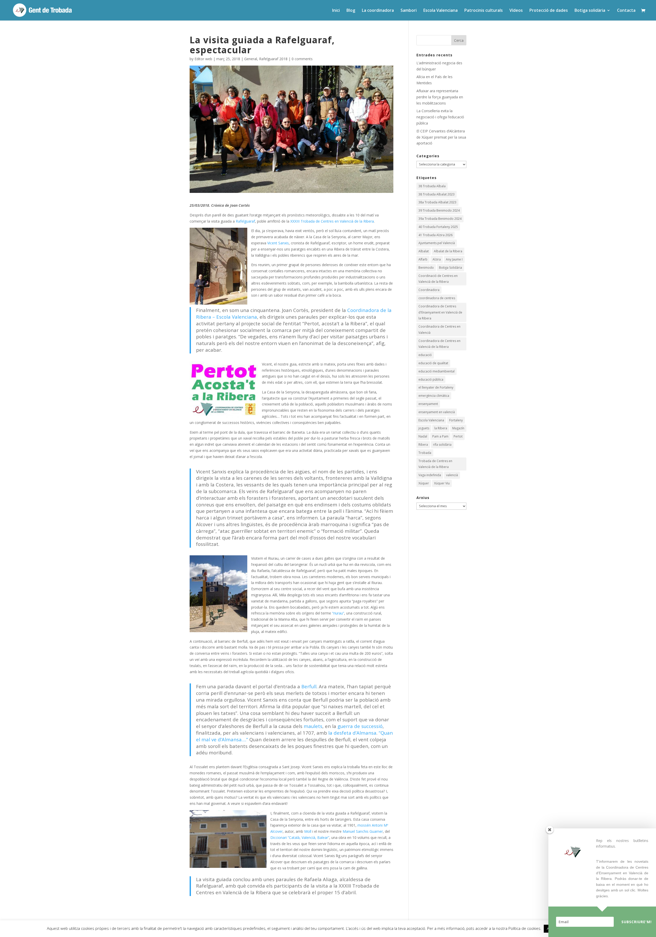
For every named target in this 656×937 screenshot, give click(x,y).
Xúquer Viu (442, 483)
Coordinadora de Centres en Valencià (439, 329)
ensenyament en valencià (436, 412)
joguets (423, 428)
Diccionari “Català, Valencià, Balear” (299, 837)
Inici (336, 10)
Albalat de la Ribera (448, 251)
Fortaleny (456, 420)
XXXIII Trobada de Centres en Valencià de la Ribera (332, 221)
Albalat (423, 251)
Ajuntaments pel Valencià (436, 243)
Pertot (458, 436)
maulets (313, 726)
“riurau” (338, 613)
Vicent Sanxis (278, 243)
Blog (350, 10)
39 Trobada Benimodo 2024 (439, 210)
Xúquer (423, 483)
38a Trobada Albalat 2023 (437, 202)
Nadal (422, 436)
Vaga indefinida (429, 475)
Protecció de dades (548, 10)
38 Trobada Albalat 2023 (436, 194)
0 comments (302, 58)
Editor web (203, 58)
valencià (452, 475)
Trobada (424, 453)
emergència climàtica (433, 395)
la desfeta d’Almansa (352, 733)
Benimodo (426, 267)
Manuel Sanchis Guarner (363, 831)
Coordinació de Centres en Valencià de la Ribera (438, 279)
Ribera (423, 444)
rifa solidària (442, 444)
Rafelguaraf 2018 (273, 58)
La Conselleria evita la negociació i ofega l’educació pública (440, 117)
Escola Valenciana (440, 10)
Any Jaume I (454, 259)
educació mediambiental (436, 371)
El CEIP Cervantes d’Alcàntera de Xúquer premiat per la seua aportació (441, 137)
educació (425, 355)
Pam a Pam (440, 436)
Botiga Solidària (450, 267)
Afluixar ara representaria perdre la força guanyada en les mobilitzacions (439, 97)
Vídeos (516, 10)
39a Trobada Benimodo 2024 (440, 218)
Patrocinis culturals (483, 10)
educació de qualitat (433, 363)
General (250, 58)
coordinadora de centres (436, 298)
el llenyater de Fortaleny (435, 387)
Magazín (458, 428)
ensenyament (428, 404)
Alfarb (422, 259)
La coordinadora (378, 10)
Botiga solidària (590, 10)
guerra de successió (360, 726)
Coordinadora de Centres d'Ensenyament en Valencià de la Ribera (440, 312)
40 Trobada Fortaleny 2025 (438, 227)
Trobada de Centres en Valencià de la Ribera (435, 464)
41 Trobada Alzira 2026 (435, 235)
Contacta (626, 10)
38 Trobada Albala (432, 186)
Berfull (308, 686)
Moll (307, 831)
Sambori (409, 10)
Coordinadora (428, 290)
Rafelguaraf (245, 221)
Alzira (437, 259)
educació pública (430, 379)
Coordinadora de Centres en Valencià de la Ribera (439, 344)
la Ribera (440, 428)
